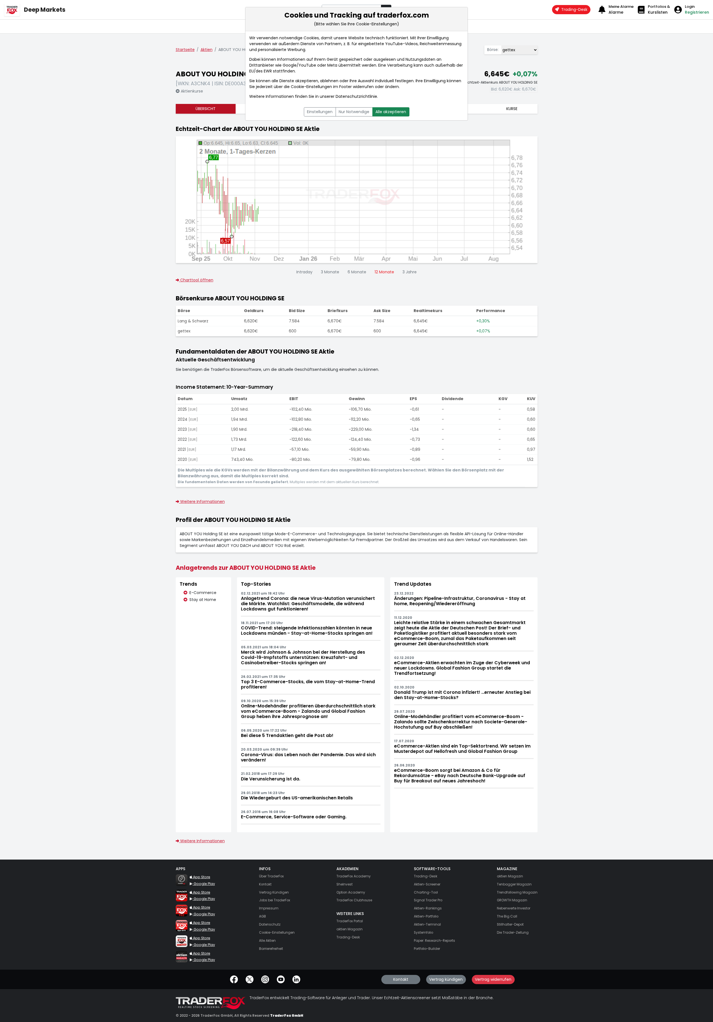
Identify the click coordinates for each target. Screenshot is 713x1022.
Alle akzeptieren (390, 112)
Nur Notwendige (354, 112)
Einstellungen (320, 112)
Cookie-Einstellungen (311, 86)
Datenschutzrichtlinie (356, 96)
